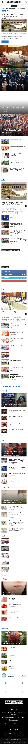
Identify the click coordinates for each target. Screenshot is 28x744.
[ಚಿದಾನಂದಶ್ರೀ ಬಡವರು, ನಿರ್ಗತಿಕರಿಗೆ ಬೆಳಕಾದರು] (5, 369)
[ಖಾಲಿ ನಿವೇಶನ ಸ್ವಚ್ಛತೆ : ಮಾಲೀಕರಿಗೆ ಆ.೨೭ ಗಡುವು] (14, 56)
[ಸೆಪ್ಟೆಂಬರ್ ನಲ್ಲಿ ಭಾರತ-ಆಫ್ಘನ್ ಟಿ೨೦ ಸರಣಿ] (4, 468)
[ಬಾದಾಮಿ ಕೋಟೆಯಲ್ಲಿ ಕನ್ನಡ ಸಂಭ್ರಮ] (4, 418)
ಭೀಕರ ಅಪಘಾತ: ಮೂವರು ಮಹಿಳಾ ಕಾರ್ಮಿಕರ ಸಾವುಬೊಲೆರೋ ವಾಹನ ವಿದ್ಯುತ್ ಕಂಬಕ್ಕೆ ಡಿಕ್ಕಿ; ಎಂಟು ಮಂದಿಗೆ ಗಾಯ (17, 522)
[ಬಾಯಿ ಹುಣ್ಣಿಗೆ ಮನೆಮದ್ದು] (4, 619)
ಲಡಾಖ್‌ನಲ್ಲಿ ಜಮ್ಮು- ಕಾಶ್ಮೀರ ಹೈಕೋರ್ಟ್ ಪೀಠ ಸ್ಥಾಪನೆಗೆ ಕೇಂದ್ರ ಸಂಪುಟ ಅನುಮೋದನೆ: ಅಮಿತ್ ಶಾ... (17, 232)
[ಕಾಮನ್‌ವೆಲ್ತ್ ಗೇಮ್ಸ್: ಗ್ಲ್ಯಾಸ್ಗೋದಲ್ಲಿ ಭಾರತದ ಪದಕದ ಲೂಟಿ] (4, 481)
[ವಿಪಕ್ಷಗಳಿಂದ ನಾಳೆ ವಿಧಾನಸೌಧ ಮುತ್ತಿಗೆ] (5, 148)
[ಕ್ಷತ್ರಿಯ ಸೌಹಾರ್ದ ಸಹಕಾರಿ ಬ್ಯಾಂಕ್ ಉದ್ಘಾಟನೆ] (5, 340)
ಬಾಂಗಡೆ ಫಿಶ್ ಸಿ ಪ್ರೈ (7, 641)
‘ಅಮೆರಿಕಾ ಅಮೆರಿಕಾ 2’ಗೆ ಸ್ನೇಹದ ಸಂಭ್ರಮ (17, 410)
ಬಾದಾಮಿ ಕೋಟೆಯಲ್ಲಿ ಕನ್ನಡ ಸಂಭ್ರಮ (16, 416)
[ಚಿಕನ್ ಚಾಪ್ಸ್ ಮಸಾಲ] (4, 655)
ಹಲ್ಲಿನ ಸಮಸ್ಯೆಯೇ (12, 598)
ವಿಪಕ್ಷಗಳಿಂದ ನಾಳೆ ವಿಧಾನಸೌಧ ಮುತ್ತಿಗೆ (17, 146)
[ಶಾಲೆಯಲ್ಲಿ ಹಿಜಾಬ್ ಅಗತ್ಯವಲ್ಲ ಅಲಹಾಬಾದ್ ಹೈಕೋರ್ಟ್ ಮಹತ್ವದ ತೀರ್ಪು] (14, 79)
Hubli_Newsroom (4, 313)
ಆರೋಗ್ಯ (3, 579)
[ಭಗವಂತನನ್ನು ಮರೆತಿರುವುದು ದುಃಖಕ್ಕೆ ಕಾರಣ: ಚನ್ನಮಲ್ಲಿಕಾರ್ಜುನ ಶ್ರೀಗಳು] (5, 333)
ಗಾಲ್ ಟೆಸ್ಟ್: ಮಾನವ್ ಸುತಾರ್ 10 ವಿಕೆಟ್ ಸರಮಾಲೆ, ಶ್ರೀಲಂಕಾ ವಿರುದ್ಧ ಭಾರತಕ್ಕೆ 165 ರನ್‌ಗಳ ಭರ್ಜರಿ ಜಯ (17, 461)
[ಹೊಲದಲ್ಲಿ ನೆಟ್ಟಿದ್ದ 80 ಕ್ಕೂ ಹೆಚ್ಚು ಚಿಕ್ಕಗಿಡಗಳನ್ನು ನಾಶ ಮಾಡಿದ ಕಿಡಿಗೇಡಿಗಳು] (4, 530)
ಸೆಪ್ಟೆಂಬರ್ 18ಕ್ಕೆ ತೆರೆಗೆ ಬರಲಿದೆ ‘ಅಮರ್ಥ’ (12, 404)
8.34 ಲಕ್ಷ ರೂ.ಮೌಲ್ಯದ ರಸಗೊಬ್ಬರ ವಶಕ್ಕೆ (12, 500)
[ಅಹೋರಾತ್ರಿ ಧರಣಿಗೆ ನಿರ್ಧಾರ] (5, 141)
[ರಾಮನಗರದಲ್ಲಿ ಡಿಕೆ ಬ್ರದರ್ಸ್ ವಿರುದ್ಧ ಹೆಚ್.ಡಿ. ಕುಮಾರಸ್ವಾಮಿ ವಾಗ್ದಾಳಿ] (5, 170)
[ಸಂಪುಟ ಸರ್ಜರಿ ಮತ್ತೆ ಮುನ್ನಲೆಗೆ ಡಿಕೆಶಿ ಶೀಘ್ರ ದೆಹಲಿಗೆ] (14, 102)
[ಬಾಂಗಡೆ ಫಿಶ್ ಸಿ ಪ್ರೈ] (14, 638)
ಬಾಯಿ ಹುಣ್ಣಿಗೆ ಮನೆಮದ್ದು (14, 617)
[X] (18, 734)
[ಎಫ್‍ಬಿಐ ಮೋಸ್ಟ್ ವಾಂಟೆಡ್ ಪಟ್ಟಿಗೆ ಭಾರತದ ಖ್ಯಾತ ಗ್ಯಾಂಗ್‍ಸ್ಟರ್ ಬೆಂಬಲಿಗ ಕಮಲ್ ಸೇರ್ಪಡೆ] (5, 225)
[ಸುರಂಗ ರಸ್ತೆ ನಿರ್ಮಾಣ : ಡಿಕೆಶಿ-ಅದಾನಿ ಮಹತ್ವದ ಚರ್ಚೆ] (5, 155)
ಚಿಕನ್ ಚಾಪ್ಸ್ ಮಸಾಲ (13, 654)
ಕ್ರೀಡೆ (2, 440)
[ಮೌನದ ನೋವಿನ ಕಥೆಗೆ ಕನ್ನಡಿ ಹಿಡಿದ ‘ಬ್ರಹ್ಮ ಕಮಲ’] (4, 424)
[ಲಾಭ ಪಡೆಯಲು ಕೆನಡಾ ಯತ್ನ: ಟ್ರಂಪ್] (5, 218)
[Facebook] (5, 734)
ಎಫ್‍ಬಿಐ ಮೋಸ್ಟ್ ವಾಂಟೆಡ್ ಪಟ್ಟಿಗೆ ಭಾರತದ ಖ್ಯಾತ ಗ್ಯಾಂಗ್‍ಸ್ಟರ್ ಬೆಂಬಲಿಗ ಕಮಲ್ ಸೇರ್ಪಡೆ (17, 225)
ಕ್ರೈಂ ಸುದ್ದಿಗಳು (5, 487)
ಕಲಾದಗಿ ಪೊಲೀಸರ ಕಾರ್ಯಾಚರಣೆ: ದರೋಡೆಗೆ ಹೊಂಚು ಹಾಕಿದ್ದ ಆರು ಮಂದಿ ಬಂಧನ (16, 514)
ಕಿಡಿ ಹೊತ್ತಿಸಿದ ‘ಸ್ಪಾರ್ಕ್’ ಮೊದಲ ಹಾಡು (16, 429)
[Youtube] (22, 734)
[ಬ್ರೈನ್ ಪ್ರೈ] (4, 662)
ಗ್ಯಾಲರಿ (3, 536)
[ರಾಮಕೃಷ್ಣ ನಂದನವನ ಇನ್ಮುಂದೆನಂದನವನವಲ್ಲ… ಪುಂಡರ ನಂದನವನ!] (5, 376)
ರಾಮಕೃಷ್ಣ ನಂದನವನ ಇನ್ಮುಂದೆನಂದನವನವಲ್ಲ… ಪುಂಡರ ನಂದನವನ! (17, 376)
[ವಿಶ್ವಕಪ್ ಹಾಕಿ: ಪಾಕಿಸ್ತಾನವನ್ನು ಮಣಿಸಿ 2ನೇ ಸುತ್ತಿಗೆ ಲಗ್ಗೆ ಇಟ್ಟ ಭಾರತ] (14, 449)
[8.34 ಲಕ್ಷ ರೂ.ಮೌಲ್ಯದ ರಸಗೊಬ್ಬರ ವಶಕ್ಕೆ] (14, 497)
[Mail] (14, 734)
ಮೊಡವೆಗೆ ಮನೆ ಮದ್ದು (8, 592)
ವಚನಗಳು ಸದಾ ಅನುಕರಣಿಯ (16, 345)
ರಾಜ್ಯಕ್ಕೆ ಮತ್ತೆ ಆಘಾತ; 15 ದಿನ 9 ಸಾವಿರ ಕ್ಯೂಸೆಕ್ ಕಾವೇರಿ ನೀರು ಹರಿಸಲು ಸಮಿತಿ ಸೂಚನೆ (12, 16)
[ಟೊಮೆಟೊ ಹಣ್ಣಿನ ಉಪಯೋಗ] (4, 606)
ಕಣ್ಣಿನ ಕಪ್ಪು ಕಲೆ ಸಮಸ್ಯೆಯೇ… (14, 611)
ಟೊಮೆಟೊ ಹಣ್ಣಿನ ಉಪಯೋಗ (15, 604)
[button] (2, 2)
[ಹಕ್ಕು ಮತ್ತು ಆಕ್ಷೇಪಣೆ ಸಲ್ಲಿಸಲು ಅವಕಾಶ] (14, 301)
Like (24, 271)
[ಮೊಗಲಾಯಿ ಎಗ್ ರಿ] (4, 649)
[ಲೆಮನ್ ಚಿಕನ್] (4, 668)
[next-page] (5, 175)
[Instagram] (10, 733)
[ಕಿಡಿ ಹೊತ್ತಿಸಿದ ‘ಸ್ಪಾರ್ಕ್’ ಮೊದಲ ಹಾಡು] (4, 431)
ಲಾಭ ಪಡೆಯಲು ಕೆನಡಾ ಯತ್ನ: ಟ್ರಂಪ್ (17, 216)
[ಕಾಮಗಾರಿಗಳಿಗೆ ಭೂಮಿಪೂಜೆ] (5, 362)
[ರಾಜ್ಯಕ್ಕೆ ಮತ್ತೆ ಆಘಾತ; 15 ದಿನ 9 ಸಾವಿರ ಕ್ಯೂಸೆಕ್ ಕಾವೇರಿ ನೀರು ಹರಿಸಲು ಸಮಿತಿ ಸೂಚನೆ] (14, 25)
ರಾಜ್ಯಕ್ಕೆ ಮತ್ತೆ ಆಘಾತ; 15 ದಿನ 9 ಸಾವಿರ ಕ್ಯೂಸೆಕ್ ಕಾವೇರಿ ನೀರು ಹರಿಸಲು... (12, 203)
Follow (23, 274)
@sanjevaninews (11, 674)
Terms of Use (13, 739)
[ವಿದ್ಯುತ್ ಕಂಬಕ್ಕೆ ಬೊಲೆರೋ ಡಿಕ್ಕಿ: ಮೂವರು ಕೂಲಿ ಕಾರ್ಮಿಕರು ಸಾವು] (5, 162)
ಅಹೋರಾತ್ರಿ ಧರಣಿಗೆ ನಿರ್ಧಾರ (15, 139)
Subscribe (23, 280)
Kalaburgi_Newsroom (7, 502)
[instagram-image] (5, 683)
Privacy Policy (19, 739)
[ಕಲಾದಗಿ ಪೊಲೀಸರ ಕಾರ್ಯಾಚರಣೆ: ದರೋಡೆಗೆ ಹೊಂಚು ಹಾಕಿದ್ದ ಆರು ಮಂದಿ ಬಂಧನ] (4, 514)
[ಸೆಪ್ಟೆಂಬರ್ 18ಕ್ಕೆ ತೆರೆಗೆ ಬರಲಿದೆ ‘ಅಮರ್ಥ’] (14, 400)
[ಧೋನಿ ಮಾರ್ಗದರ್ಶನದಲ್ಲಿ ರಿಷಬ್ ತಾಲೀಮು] (4, 475)
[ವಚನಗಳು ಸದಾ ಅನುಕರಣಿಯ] (5, 347)
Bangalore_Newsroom (6, 206)
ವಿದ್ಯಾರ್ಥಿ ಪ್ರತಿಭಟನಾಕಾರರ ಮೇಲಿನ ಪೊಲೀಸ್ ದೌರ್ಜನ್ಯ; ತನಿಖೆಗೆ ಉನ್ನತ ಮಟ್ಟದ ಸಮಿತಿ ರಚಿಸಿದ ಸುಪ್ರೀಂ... (18, 240)
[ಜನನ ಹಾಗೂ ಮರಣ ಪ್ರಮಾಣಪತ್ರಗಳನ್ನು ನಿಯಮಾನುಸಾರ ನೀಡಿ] (5, 325)
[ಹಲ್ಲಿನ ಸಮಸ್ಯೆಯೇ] (4, 599)
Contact (7, 739)
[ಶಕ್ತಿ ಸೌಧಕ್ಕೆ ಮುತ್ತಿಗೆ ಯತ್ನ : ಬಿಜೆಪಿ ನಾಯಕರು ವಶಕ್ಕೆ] (14, 125)
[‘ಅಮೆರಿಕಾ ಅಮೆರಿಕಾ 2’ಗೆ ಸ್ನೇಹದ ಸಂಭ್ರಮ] (4, 411)
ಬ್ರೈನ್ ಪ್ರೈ (11, 660)
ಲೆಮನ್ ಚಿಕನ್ (11, 666)
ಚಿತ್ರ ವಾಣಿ (4, 391)
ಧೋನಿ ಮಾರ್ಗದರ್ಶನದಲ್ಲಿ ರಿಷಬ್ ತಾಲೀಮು (17, 473)
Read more (5, 41)
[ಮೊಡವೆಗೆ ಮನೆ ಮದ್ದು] (14, 588)
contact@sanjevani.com (17, 723)
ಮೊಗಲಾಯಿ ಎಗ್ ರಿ (12, 647)
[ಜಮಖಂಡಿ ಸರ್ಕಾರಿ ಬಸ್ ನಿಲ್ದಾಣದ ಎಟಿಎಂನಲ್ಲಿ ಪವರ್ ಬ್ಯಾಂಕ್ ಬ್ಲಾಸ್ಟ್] (4, 508)
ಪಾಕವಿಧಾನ (4, 628)
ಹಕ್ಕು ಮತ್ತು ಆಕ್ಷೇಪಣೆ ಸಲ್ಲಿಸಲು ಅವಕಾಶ (12, 312)
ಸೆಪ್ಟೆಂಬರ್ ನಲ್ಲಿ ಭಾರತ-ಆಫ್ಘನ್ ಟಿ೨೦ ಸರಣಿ (17, 467)
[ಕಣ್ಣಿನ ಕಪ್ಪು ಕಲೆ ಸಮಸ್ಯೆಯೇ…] (4, 612)
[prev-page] (2, 175)
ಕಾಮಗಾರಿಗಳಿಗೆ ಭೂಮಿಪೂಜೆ (15, 360)
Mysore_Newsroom (6, 594)
